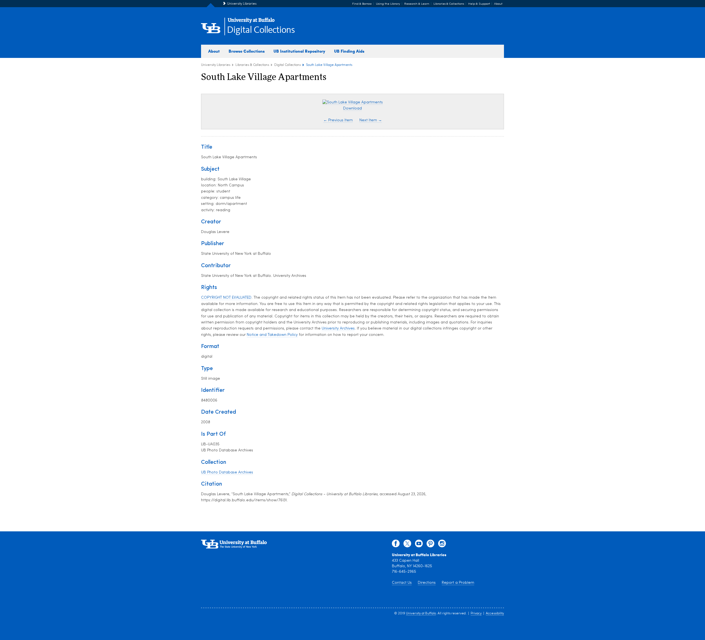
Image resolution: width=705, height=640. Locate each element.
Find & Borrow (362, 4)
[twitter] (407, 545)
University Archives (338, 328)
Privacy (476, 613)
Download (352, 108)
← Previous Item (338, 120)
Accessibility (495, 613)
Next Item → (370, 120)
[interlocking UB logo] (251, 22)
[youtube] (419, 545)
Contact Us (402, 583)
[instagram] (442, 545)
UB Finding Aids (349, 51)
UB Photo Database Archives (227, 472)
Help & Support (479, 4)
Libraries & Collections (448, 4)
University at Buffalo (421, 613)
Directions (427, 583)
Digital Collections (261, 30)
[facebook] (396, 545)
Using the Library (388, 4)
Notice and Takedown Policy (272, 335)
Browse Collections (247, 51)
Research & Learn (416, 4)
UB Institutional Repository (299, 51)
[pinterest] (430, 545)
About (498, 4)
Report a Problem (458, 583)
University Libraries (241, 4)
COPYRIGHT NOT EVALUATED (226, 298)
